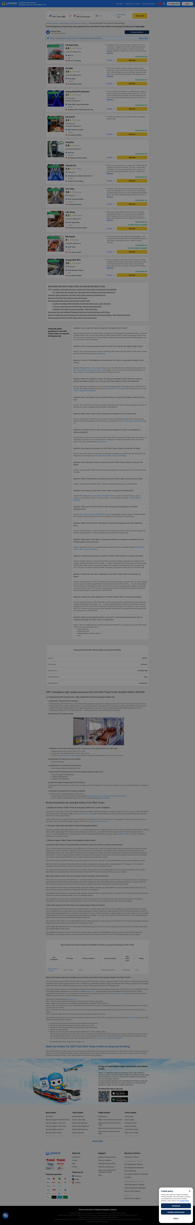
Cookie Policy (184, 1201)
